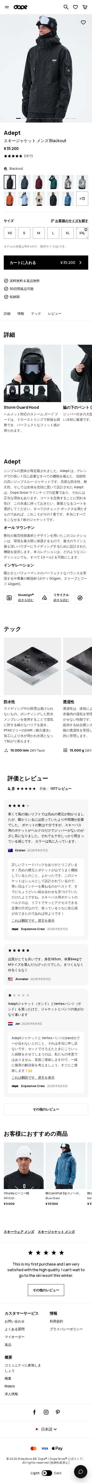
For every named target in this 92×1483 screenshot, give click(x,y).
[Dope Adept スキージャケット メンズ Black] (53, 198)
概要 (8, 1378)
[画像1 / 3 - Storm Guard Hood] (32, 373)
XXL (83, 233)
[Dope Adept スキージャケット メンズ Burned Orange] (10, 198)
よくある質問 (15, 1329)
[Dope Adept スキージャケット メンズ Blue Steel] (68, 198)
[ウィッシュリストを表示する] (75, 7)
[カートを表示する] (85, 7)
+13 (82, 198)
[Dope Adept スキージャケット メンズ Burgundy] (39, 182)
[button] (46, 1473)
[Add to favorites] (83, 22)
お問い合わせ (15, 1321)
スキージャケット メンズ (56, 1231)
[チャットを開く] (80, 1471)
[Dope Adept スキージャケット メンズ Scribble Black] (82, 182)
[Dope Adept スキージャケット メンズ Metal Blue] (24, 182)
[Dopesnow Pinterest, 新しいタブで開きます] (57, 1412)
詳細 (7, 313)
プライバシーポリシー (66, 1329)
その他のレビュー (46, 1109)
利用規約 (56, 1321)
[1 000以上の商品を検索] (66, 7)
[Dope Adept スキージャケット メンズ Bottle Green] (53, 182)
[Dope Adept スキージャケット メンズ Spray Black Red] (68, 182)
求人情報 (11, 1394)
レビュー (54, 313)
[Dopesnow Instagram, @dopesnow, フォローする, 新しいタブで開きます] (46, 1412)
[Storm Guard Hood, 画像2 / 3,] (26, 392)
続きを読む (25, 600)
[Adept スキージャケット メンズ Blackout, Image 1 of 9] (46, 68)
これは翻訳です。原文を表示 (33, 920)
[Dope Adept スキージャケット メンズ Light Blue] (24, 198)
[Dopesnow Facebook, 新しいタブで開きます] (34, 1412)
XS (10, 233)
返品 (8, 1344)
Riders (10, 1386)
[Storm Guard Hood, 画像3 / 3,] (40, 392)
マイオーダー (15, 1336)
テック (36, 313)
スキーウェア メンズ (19, 1231)
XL (68, 233)
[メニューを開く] (7, 7)
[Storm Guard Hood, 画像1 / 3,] (12, 392)
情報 (20, 313)
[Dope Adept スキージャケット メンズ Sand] (39, 198)
